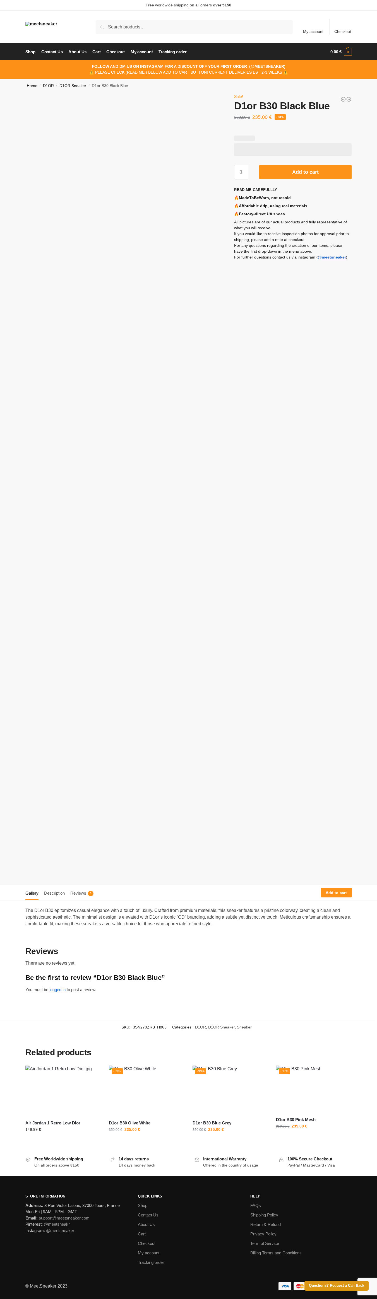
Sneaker (244, 1027)
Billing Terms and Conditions (276, 1252)
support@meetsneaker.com (64, 1218)
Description (54, 893)
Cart (142, 1234)
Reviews (81, 893)
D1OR (48, 86)
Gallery (32, 893)
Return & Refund (265, 1224)
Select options (63, 1141)
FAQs (255, 1205)
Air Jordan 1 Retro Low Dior (52, 1123)
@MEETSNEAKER (267, 66)
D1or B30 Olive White (129, 1123)
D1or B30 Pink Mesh (296, 1119)
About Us (146, 1224)
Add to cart (305, 172)
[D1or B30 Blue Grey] (343, 99)
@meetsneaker (332, 257)
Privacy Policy (263, 1234)
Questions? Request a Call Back (336, 1286)
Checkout (342, 31)
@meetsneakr (57, 1224)
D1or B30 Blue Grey (212, 1123)
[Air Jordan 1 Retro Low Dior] (63, 1091)
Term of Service (264, 1243)
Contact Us (148, 1215)
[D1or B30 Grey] (349, 99)
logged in (57, 989)
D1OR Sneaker (72, 86)
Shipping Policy (264, 1215)
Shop (142, 1205)
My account (313, 31)
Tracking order (151, 1262)
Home (32, 86)
